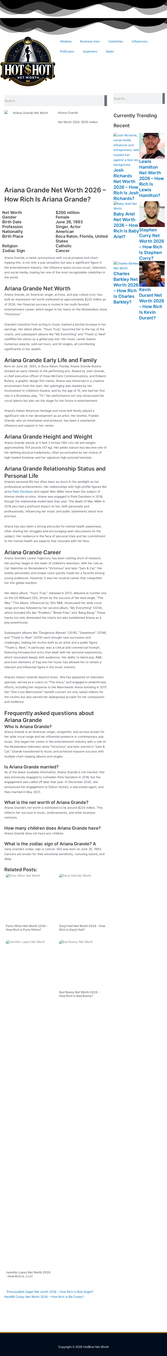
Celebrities (115, 41)
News (110, 51)
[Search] (105, 100)
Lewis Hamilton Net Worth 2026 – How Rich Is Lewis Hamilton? (151, 178)
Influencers (139, 41)
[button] (83, 1340)
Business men (90, 41)
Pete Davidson (23, 491)
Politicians (67, 51)
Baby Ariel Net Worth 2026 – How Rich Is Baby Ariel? (126, 225)
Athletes (66, 41)
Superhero (90, 51)
